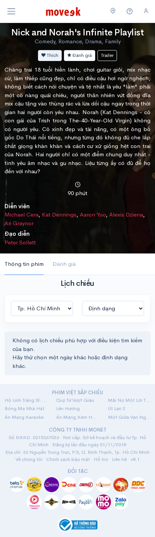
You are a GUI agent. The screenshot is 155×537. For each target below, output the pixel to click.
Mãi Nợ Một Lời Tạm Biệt (129, 400)
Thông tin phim (24, 263)
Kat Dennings (59, 214)
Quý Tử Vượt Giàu (75, 400)
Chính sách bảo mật (68, 459)
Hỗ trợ (101, 459)
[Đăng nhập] (146, 11)
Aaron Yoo (93, 214)
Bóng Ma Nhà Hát (24, 408)
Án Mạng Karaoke (24, 417)
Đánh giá (81, 55)
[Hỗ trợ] (130, 11)
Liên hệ (119, 459)
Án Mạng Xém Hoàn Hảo (77, 417)
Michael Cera (21, 214)
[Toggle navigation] (11, 11)
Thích (52, 55)
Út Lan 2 (116, 408)
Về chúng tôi (29, 459)
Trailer (107, 55)
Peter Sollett (20, 242)
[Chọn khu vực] (113, 11)
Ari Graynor (19, 223)
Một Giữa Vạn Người (129, 417)
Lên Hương (68, 408)
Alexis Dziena (126, 214)
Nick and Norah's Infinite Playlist (77, 32)
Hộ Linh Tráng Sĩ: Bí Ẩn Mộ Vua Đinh (26, 400)
